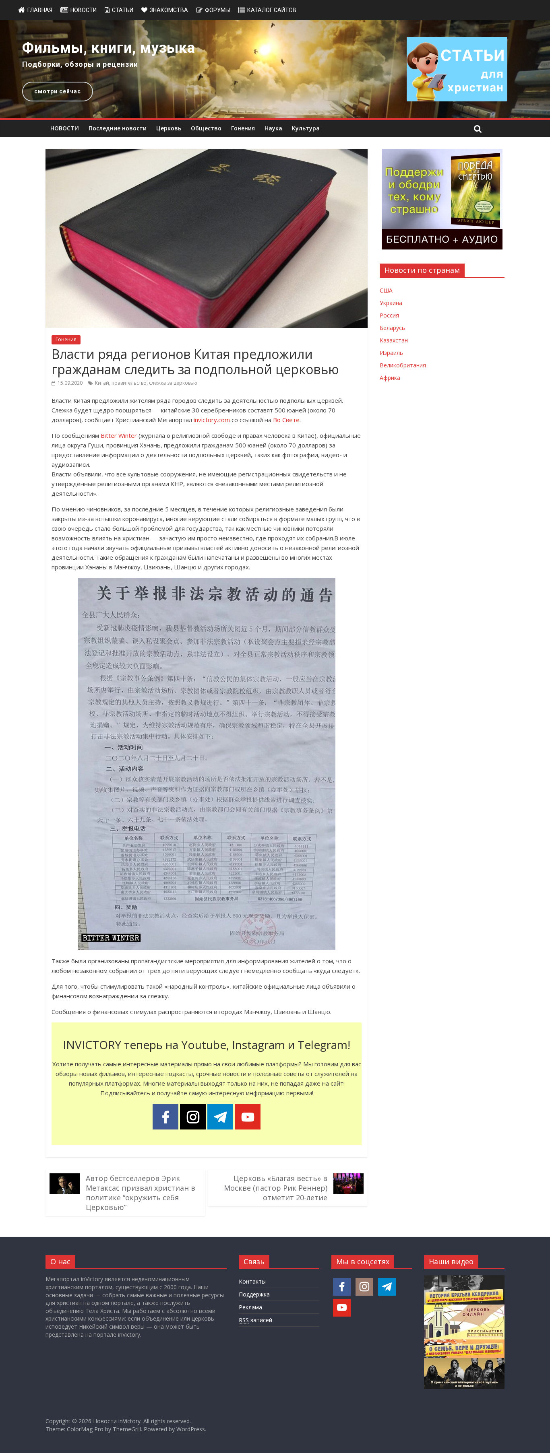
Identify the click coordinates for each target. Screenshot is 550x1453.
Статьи (122, 10)
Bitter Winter (119, 435)
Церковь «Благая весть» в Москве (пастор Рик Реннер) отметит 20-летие (275, 1187)
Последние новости (118, 128)
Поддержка (254, 1294)
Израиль (391, 353)
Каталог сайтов (271, 10)
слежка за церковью (173, 382)
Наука (273, 128)
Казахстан (394, 340)
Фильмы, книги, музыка (108, 47)
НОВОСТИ (64, 128)
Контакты (252, 1281)
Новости (83, 10)
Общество (206, 128)
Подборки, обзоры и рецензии (80, 64)
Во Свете (286, 420)
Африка (390, 377)
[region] (275, 69)
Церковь (168, 128)
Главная (39, 10)
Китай (102, 382)
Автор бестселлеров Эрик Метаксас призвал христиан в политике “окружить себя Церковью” (140, 1192)
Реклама (250, 1307)
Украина (391, 303)
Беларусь (392, 328)
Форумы (217, 10)
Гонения (243, 128)
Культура (306, 128)
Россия (389, 315)
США (386, 290)
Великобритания (403, 365)
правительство (129, 382)
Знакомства (169, 10)
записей (255, 1320)
